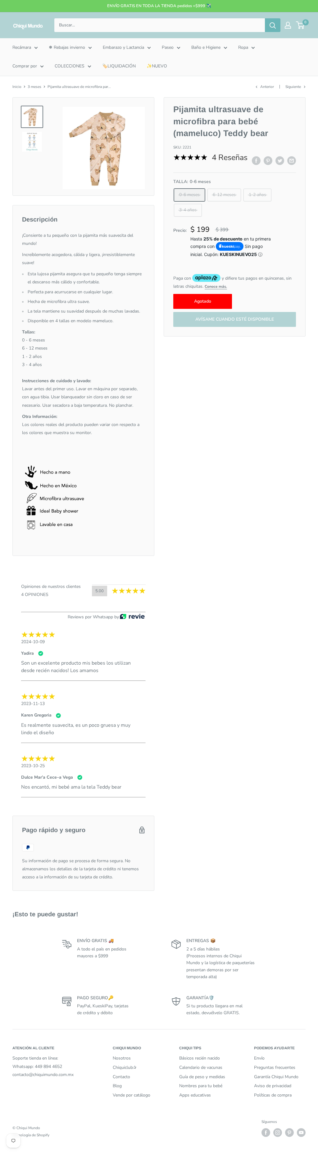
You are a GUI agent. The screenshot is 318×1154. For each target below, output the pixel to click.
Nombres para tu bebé (200, 1086)
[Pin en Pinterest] (268, 160)
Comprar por (24, 66)
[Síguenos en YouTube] (301, 1132)
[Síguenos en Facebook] (265, 1132)
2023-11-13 (33, 704)
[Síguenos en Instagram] (277, 1132)
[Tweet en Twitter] (279, 160)
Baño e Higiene (205, 47)
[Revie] (132, 617)
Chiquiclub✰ (125, 1067)
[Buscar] (272, 25)
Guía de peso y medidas (202, 1077)
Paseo (168, 47)
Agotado (202, 301)
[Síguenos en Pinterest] (289, 1132)
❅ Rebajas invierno (67, 47)
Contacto (121, 1077)
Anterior (267, 86)
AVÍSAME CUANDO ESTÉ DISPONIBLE (234, 319)
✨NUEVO (157, 66)
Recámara (21, 47)
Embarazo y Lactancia (123, 47)
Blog (117, 1086)
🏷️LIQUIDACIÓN (119, 66)
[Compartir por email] (291, 160)
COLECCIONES (69, 66)
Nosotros (122, 1058)
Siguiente (293, 86)
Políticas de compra (273, 1095)
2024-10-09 (33, 642)
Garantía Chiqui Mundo (276, 1077)
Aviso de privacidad (272, 1086)
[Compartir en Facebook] (256, 160)
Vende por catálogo (131, 1095)
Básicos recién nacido (199, 1058)
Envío (259, 1058)
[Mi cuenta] (288, 25)
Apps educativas (195, 1095)
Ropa (243, 47)
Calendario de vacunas (200, 1067)
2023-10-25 (33, 766)
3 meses (34, 86)
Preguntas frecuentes (274, 1067)
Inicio (16, 86)
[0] (300, 25)
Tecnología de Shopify (30, 1135)
